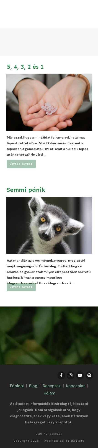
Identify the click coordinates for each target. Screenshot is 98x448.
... (45, 154)
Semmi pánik (26, 189)
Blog (33, 386)
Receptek (52, 386)
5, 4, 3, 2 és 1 (25, 66)
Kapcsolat (75, 386)
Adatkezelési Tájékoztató (64, 440)
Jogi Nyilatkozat (49, 433)
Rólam (49, 393)
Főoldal (17, 386)
